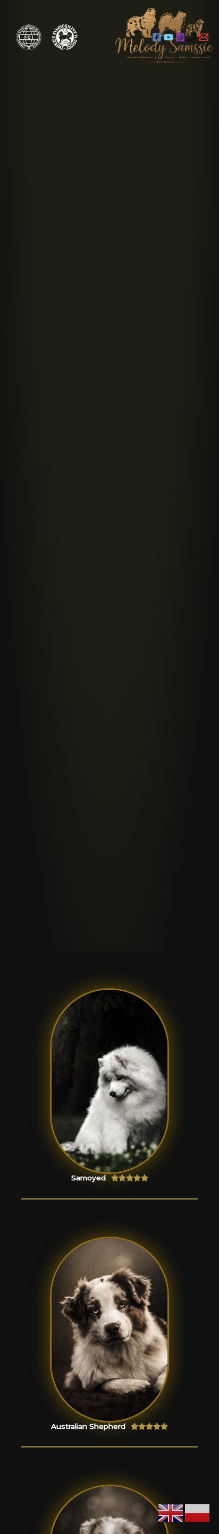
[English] (171, 1513)
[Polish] (197, 1513)
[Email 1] (203, 37)
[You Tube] (168, 37)
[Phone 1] (192, 37)
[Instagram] (180, 37)
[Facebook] (157, 37)
